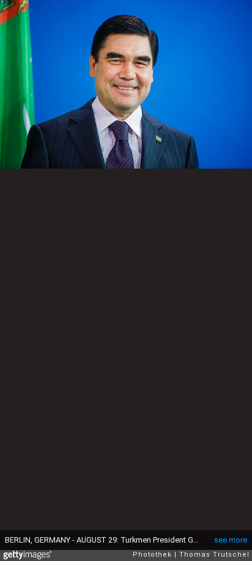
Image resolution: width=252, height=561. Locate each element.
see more (230, 539)
